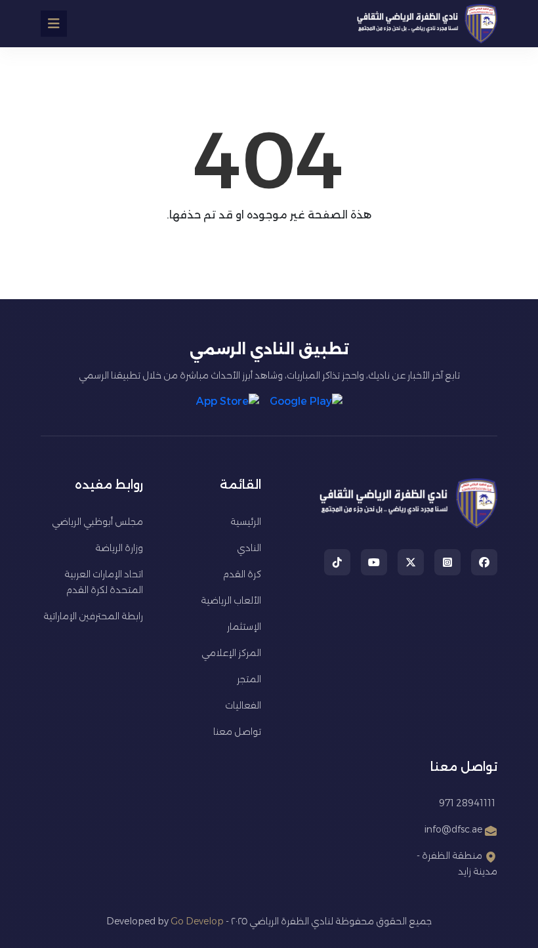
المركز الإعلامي (231, 653)
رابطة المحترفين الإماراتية (93, 616)
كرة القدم (242, 574)
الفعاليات (243, 705)
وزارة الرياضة (119, 548)
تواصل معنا (237, 731)
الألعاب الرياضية (231, 600)
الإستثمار (244, 626)
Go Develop (197, 921)
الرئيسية (245, 521)
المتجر (249, 679)
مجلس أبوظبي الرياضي (97, 521)
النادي (249, 548)
